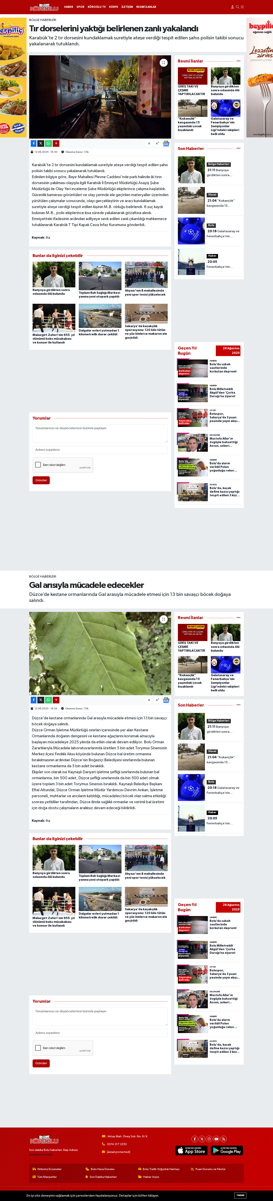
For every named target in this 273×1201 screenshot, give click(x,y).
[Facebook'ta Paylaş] (33, 143)
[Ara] (237, 7)
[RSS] (223, 1139)
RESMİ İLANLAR (146, 7)
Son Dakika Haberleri (103, 1176)
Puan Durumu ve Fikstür (211, 1169)
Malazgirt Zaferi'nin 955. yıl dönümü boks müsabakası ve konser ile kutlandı (54, 338)
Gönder (41, 480)
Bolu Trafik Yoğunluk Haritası (161, 1169)
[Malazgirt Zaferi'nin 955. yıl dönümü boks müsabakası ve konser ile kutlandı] (54, 318)
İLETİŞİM (127, 7)
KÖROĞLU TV (97, 7)
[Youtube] (216, 1139)
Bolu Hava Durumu (103, 1169)
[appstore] (191, 1150)
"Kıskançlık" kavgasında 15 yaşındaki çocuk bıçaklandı (221, 203)
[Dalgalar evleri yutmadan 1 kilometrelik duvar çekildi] (100, 315)
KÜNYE (113, 7)
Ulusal (212, 195)
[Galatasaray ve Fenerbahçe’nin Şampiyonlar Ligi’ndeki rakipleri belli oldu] (225, 108)
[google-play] (227, 1150)
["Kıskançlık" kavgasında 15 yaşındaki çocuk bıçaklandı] (192, 108)
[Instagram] (209, 1139)
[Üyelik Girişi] (232, 7)
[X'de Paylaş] (40, 143)
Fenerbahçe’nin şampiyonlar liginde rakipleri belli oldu (221, 265)
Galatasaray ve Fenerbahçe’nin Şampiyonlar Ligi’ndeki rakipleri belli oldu (225, 126)
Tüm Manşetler (47, 1176)
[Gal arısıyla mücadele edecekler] (100, 653)
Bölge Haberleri (42, 20)
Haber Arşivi (151, 1176)
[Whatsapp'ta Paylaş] (48, 143)
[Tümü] (238, 61)
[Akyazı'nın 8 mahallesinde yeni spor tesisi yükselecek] (146, 274)
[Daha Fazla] (56, 143)
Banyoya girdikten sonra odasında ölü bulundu (225, 90)
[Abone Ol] (166, 143)
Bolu (211, 225)
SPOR (80, 7)
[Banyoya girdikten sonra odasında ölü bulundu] (54, 274)
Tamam (240, 1195)
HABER (68, 7)
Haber (212, 256)
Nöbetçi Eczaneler (50, 1169)
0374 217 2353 (117, 1144)
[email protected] (40, 1154)
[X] (202, 1139)
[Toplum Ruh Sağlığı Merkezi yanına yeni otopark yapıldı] (100, 276)
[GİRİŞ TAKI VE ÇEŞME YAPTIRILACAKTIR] (192, 75)
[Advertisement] (100, 381)
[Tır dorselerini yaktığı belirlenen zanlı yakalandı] (100, 96)
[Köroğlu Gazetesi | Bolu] (44, 7)
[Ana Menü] (242, 7)
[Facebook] (194, 1139)
